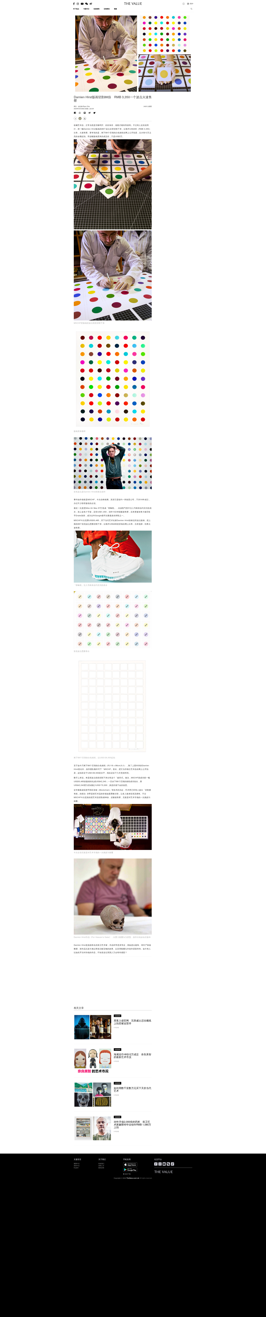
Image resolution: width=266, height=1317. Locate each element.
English (76, 1168)
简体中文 (77, 1166)
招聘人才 (101, 1166)
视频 (115, 9)
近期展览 (107, 9)
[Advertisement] (113, 977)
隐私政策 (101, 1168)
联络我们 (101, 1163)
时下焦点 (76, 9)
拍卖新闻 (96, 9)
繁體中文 (77, 1163)
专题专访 (86, 9)
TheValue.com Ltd (132, 1178)
